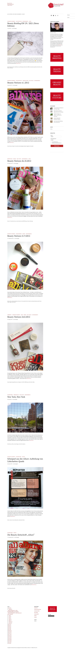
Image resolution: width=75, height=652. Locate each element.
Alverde (13, 301)
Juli (10, 615)
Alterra (11, 301)
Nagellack (28, 146)
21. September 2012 (10, 238)
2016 (9, 635)
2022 (9, 628)
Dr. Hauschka (16, 146)
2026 (9, 607)
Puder (8, 302)
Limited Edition (25, 80)
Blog (13, 146)
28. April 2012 (9, 399)
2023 (9, 626)
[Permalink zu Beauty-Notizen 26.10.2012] (25, 209)
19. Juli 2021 (9, 28)
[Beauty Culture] (56, 101)
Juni (10, 616)
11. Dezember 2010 (10, 537)
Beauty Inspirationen (10, 4)
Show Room (39, 66)
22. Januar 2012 (9, 463)
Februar (10, 621)
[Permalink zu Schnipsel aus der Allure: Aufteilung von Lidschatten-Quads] (25, 508)
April (10, 619)
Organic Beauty (9, 5)
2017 (9, 634)
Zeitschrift (13, 588)
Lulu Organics (19, 382)
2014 (9, 638)
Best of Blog (36, 612)
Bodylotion (16, 301)
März (10, 620)
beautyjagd (15, 28)
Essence (15, 221)
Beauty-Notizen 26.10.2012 (19, 161)
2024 (9, 625)
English (35, 615)
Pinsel (40, 301)
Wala (33, 382)
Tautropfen (31, 146)
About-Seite (60, 44)
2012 (9, 640)
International (10, 394)
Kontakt (35, 617)
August (10, 609)
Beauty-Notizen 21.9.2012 (18, 236)
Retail (36, 66)
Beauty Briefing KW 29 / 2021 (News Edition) (23, 24)
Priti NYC (23, 382)
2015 (9, 636)
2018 (9, 633)
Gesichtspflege (19, 21)
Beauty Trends (9, 3)
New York (25, 66)
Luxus (19, 66)
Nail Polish (31, 80)
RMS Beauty (25, 221)
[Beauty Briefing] (56, 61)
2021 (9, 629)
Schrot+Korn (31, 382)
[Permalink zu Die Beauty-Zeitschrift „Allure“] (25, 576)
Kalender (25, 146)
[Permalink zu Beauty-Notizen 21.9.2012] (25, 289)
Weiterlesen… (18, 63)
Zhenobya (31, 221)
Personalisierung (32, 66)
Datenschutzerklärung (56, 142)
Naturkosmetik (25, 21)
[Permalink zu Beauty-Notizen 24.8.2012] (25, 370)
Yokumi (28, 221)
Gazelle (29, 301)
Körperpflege (10, 158)
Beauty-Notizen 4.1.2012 (18, 82)
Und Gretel (11, 67)
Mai (10, 617)
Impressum (36, 607)
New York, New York (16, 397)
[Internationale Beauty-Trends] (56, 74)
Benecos (11, 146)
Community (9, 314)
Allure (8, 66)
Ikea (17, 221)
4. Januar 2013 (9, 85)
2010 (9, 643)
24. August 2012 (9, 319)
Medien (14, 158)
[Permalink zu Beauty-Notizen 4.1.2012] (25, 134)
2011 (9, 641)
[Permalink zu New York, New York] (25, 432)
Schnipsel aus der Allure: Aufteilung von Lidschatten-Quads (25, 460)
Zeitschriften (14, 302)
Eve (27, 301)
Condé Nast (16, 66)
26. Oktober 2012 (10, 163)
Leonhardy (32, 301)
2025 (9, 624)
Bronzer (19, 301)
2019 (9, 631)
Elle (26, 301)
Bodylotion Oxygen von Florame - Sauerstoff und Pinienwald (57, 115)
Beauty (11, 588)
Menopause (22, 66)
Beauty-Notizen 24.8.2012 (18, 317)
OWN (28, 66)
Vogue (10, 302)
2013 (9, 639)
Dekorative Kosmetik (11, 21)
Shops (30, 21)
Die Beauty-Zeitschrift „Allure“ (20, 534)
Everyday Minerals (14, 382)
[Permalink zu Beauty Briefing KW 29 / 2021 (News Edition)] (25, 55)
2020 (9, 630)
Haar (22, 314)
